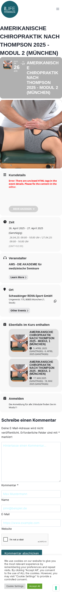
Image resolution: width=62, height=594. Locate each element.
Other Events (18, 310)
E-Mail (5, 514)
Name (5, 499)
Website (6, 528)
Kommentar (9, 485)
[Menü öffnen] (57, 8)
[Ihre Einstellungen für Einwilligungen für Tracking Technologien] (56, 588)
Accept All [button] (34, 586)
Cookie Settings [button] (14, 586)
